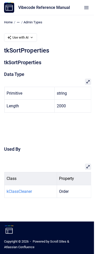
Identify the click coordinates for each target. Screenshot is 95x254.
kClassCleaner (19, 191)
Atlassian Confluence (19, 247)
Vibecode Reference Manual (44, 7)
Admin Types (33, 22)
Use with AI (20, 37)
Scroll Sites (58, 241)
